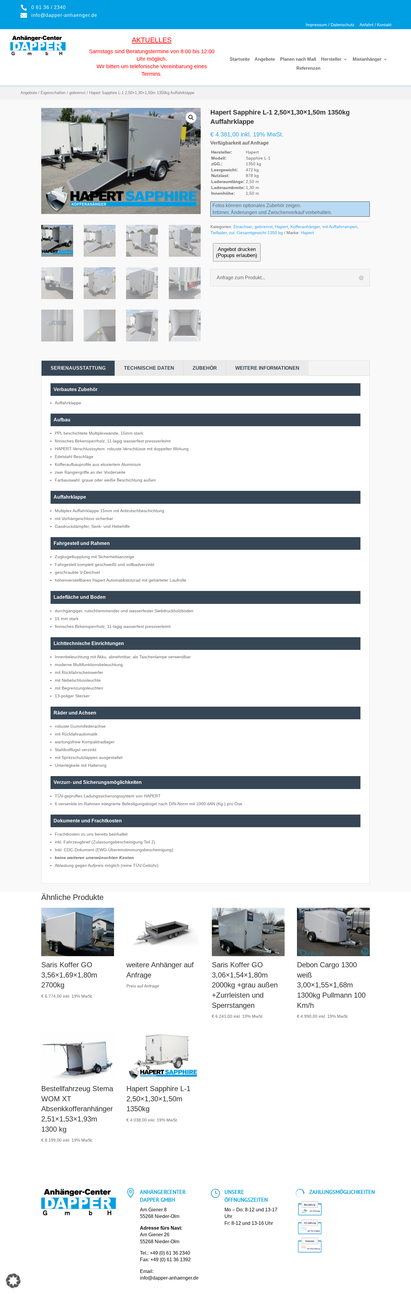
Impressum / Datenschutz (330, 25)
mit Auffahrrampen (339, 226)
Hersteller (331, 59)
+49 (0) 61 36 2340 (170, 1253)
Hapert (281, 226)
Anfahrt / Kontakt (375, 25)
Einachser (242, 226)
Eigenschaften (53, 92)
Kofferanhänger (305, 226)
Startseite (240, 59)
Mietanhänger (367, 59)
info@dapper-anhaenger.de (169, 1277)
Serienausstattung (78, 368)
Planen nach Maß (298, 59)
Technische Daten (149, 368)
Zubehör (205, 368)
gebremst (77, 92)
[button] (191, 117)
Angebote (265, 59)
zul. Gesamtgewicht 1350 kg (256, 232)
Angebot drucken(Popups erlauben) (236, 252)
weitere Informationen (267, 368)
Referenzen (308, 68)
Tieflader (218, 232)
